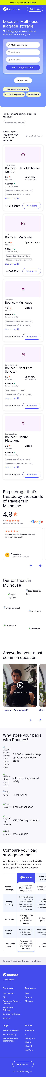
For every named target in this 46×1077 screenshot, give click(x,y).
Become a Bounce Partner (11, 1002)
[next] (40, 565)
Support (29, 997)
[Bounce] (11, 9)
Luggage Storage (21, 961)
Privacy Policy (9, 1034)
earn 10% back (30, 2)
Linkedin (29, 1046)
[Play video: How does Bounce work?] (20, 685)
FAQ (27, 993)
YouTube (29, 1050)
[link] (35, 9)
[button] (23, 67)
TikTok (28, 1042)
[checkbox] (14, 122)
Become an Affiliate (8, 1008)
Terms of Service (11, 1030)
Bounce (6, 961)
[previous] (31, 565)
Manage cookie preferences (10, 1039)
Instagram (30, 1038)
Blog (5, 997)
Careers (6, 1018)
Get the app (8, 993)
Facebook (29, 1030)
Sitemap (29, 1001)
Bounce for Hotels (11, 1014)
